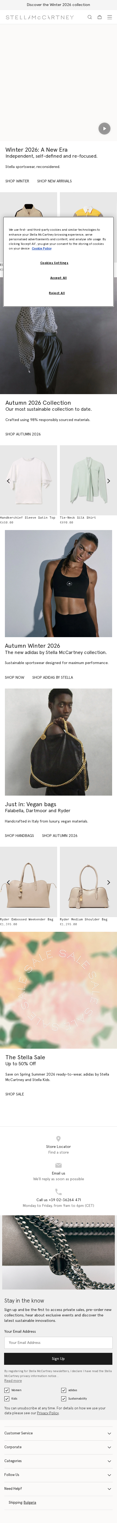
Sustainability (77, 1398)
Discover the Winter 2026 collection (58, 5)
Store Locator (58, 1147)
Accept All (58, 277)
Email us (58, 1173)
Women (16, 1390)
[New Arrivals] (58, 742)
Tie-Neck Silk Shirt (78, 517)
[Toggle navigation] (109, 17)
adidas (72, 1390)
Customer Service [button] (18, 1433)
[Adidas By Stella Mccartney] (58, 583)
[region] (58, 262)
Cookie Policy (41, 248)
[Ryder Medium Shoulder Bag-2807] (88, 882)
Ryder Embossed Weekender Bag (26, 919)
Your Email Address (20, 1332)
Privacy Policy (48, 1413)
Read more (13, 1381)
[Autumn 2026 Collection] (58, 335)
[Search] (90, 17)
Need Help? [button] (13, 1489)
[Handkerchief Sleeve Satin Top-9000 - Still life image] (28, 480)
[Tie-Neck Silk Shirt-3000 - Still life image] (88, 480)
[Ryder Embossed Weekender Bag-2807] (28, 882)
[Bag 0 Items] (99, 17)
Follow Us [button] (11, 1475)
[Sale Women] (58, 990)
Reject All (57, 293)
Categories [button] (13, 1461)
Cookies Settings (54, 262)
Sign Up (58, 1359)
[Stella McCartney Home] (39, 17)
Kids (14, 1398)
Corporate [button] (12, 1447)
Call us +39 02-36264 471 (58, 1200)
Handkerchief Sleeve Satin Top (27, 517)
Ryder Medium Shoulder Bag (83, 919)
